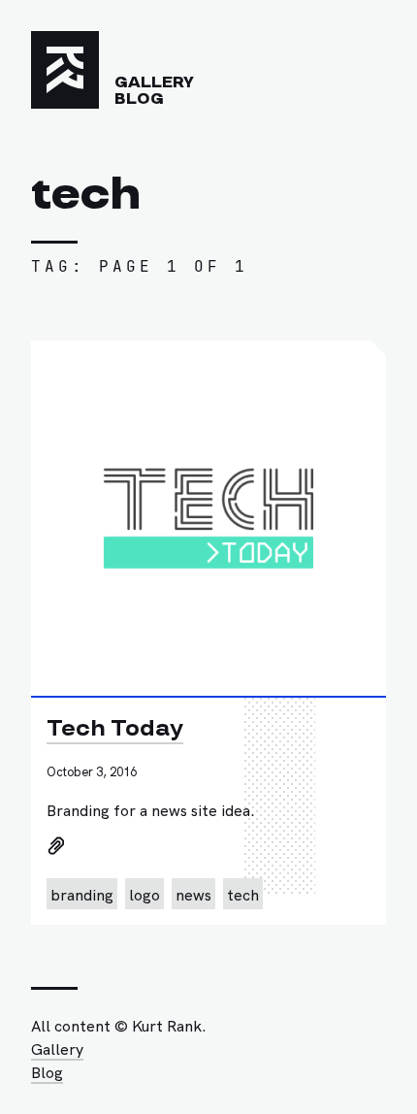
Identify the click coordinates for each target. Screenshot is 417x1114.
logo (144, 893)
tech (243, 893)
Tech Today (115, 728)
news (193, 893)
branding (81, 893)
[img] (56, 845)
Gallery (154, 82)
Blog (139, 99)
